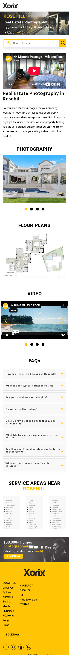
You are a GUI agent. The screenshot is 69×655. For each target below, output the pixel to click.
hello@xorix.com (29, 599)
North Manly (55, 507)
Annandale (9, 522)
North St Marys (56, 518)
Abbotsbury (9, 500)
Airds (7, 509)
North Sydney (55, 522)
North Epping (55, 503)
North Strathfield (56, 520)
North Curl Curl (55, 500)
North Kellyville (55, 505)
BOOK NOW (13, 556)
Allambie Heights (10, 516)
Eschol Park (32, 518)
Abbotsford (9, 503)
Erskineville (32, 516)
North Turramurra (56, 524)
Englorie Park (32, 505)
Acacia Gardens (10, 505)
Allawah (8, 518)
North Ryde (55, 516)
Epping (30, 509)
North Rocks (55, 514)
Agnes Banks (9, 507)
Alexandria (9, 511)
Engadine (31, 503)
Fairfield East (32, 524)
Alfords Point (9, 514)
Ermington (31, 511)
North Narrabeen (56, 509)
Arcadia (8, 527)
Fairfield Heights (33, 527)
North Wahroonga (56, 527)
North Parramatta (57, 511)
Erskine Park (32, 514)
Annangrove (9, 524)
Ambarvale (9, 520)
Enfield (31, 500)
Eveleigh (31, 520)
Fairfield (31, 522)
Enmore (31, 507)
